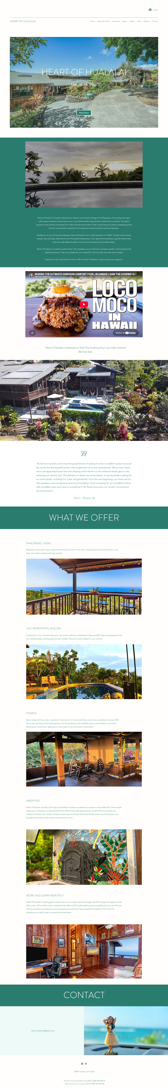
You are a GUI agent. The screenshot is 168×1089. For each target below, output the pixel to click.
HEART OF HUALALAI (23, 21)
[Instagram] (82, 1064)
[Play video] (84, 175)
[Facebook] (86, 1064)
